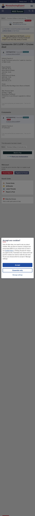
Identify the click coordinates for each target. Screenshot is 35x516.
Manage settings (18, 275)
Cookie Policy (9, 251)
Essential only (17, 270)
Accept (17, 265)
